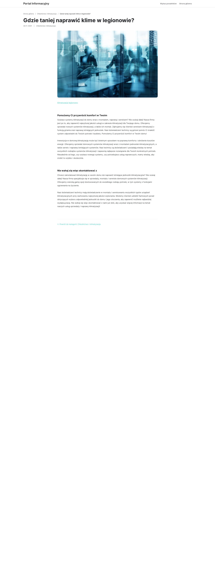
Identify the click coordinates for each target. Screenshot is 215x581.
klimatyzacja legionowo (67, 103)
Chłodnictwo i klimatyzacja (47, 14)
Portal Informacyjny (36, 3)
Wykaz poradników (168, 3)
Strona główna (185, 3)
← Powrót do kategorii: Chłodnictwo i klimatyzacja (79, 224)
